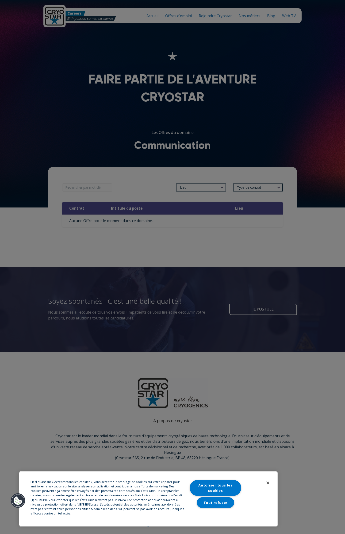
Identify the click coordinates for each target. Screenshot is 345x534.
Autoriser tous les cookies (215, 488)
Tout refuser (215, 502)
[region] (148, 498)
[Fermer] (268, 483)
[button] (18, 500)
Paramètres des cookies (215, 514)
